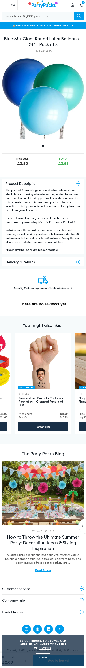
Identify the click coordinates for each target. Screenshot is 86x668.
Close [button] (43, 657)
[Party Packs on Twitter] (59, 629)
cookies (45, 648)
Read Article (43, 570)
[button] (43, 98)
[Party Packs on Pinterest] (37, 629)
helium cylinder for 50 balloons (41, 238)
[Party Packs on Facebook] (48, 629)
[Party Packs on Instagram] (26, 629)
